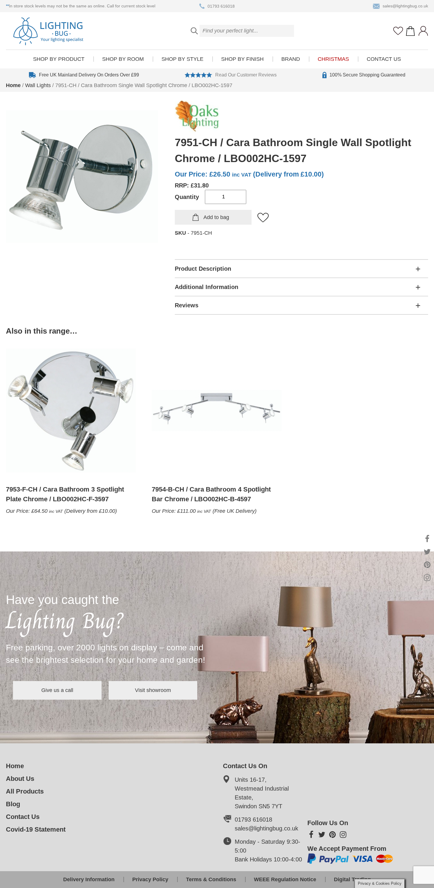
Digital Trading (352, 879)
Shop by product (58, 59)
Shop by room (123, 59)
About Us (20, 778)
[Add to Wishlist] (263, 218)
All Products (25, 791)
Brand (290, 59)
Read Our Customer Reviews (246, 74)
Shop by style (182, 59)
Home (13, 85)
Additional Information (206, 287)
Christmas (333, 59)
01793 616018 (221, 6)
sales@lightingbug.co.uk (405, 6)
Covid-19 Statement (36, 829)
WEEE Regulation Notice (285, 879)
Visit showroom (153, 690)
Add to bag (216, 217)
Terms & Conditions (211, 879)
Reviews (186, 305)
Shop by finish (242, 59)
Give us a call (57, 690)
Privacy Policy (150, 879)
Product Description (203, 268)
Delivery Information (89, 879)
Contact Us (384, 59)
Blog (13, 804)
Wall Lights (38, 85)
